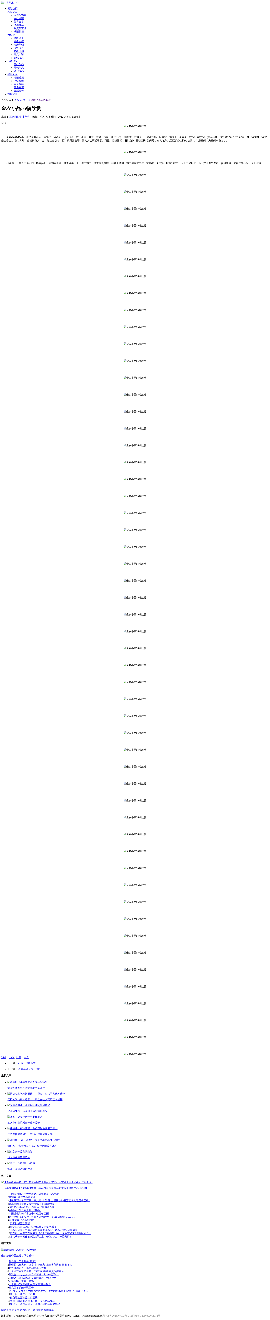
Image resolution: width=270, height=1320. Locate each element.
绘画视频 (19, 77)
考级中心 (27, 1310)
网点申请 (19, 54)
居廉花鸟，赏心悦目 (29, 1069)
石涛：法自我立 (27, 1063)
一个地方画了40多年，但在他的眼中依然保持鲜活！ (37, 1271)
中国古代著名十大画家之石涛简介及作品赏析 (34, 1194)
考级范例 (19, 44)
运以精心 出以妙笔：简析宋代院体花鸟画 (31, 1207)
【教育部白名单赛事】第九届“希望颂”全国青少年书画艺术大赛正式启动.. (49, 1200)
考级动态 (19, 38)
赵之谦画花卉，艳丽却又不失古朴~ (28, 1268)
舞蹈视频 (19, 90)
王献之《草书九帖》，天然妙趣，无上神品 (32, 1277)
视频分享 (49, 1310)
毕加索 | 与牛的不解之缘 (22, 1197)
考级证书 (19, 51)
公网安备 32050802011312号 (145, 1315)
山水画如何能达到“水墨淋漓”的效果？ (30, 1284)
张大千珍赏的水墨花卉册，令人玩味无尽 (32, 1300)
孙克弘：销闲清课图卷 (21, 1287)
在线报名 (19, 58)
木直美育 (17, 1310)
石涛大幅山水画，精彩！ (22, 1281)
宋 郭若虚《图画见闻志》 (23, 1220)
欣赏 (18, 1057)
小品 (11, 1057)
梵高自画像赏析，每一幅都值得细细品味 (31, 1203)
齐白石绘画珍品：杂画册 (24, 1297)
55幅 (3, 1057)
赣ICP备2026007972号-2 (116, 1315)
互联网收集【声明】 (20, 116)
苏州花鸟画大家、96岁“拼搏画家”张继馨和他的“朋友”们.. (40, 1264)
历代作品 (38, 1310)
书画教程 (19, 31)
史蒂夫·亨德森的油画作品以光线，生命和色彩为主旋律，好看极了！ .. (49, 1291)
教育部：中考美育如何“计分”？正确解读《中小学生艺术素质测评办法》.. (50, 1233)
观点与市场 (20, 28)
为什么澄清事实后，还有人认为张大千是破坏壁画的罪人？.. (42, 1217)
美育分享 (19, 21)
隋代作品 (19, 71)
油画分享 (19, 25)
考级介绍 (19, 41)
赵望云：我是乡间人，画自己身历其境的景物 (35, 1304)
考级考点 (19, 48)
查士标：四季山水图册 (22, 1294)
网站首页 (6, 1310)
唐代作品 (19, 64)
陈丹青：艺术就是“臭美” (22, 1261)
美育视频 (19, 84)
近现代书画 (20, 15)
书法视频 (19, 81)
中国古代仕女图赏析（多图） (25, 1210)
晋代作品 (19, 67)
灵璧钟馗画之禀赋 (20, 1223)
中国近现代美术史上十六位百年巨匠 (29, 1213)
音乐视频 (19, 87)
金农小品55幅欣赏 (41, 99)
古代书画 (19, 18)
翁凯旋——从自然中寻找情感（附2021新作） (34, 1274)
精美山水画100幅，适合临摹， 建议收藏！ (33, 1226)
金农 (26, 1057)
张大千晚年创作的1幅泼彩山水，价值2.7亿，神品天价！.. (41, 1236)
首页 (16, 99)
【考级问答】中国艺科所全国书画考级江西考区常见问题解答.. (44, 1230)
